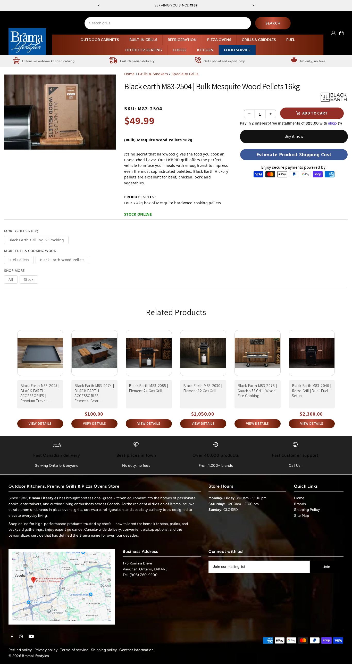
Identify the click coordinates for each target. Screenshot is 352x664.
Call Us (294, 465)
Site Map (301, 515)
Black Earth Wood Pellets (62, 259)
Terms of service (74, 650)
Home (129, 73)
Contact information (136, 650)
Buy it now (294, 136)
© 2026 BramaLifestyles (29, 656)
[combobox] (168, 23)
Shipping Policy (307, 509)
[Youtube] (31, 637)
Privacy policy (46, 650)
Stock (28, 279)
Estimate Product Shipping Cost (294, 154)
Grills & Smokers (153, 73)
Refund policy (20, 650)
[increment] (270, 114)
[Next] (253, 5)
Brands (300, 504)
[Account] (333, 33)
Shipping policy (104, 650)
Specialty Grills (185, 73)
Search (272, 23)
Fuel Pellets (19, 259)
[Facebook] (12, 637)
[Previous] (99, 5)
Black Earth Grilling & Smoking (36, 239)
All (11, 279)
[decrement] (249, 114)
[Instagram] (21, 637)
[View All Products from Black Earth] (334, 97)
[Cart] (341, 33)
